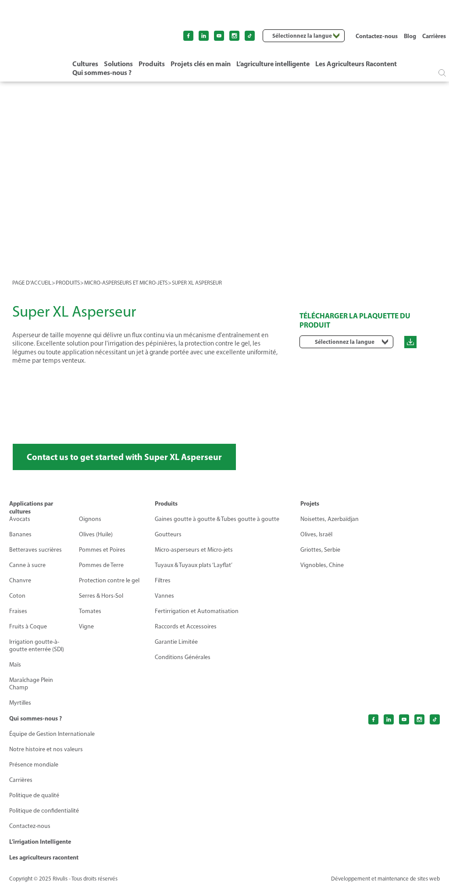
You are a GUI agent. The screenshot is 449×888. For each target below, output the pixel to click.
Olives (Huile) (96, 534)
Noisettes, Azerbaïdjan (329, 519)
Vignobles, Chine (322, 565)
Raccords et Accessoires (186, 626)
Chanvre (20, 580)
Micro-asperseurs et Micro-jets (194, 549)
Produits (152, 63)
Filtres (163, 580)
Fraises (18, 611)
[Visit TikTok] (250, 36)
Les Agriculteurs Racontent (356, 63)
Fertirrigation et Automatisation (197, 611)
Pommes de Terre (101, 565)
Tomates (90, 611)
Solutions (118, 63)
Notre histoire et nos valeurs (46, 749)
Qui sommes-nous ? (102, 72)
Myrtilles (20, 702)
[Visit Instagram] (234, 36)
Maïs (15, 664)
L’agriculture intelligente (273, 63)
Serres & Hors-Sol (101, 595)
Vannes (164, 595)
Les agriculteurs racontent (43, 857)
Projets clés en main (201, 63)
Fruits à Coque (28, 626)
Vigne (86, 626)
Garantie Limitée (176, 641)
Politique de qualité (34, 795)
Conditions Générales (182, 657)
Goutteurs (168, 534)
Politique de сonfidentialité (44, 810)
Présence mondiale (33, 764)
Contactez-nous (377, 36)
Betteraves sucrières (35, 549)
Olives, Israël (316, 534)
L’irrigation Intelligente (40, 841)
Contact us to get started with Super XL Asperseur (124, 456)
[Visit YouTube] (219, 36)
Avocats (19, 519)
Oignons (90, 519)
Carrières (434, 36)
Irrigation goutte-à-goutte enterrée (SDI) (36, 645)
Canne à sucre (27, 565)
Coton (17, 595)
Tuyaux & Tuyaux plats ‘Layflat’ (193, 565)
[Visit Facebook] (188, 36)
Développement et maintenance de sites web (385, 878)
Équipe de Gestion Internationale (52, 734)
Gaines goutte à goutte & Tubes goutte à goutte (217, 519)
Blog (410, 36)
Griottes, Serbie (320, 549)
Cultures (85, 63)
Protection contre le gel (109, 580)
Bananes (20, 534)
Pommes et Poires (102, 549)
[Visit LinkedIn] (204, 36)
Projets (309, 503)
